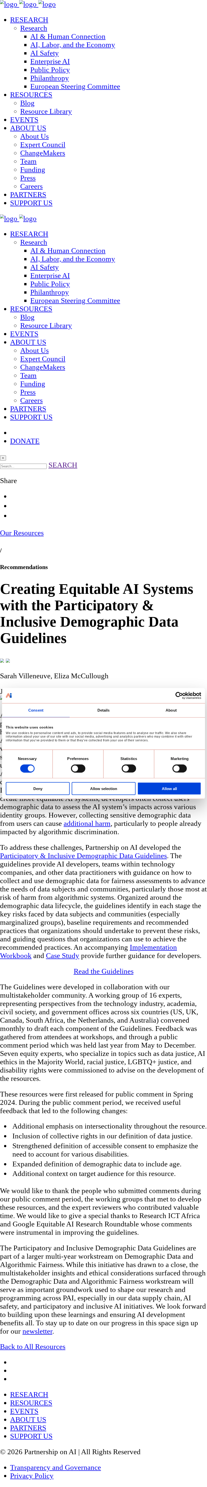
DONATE (25, 441)
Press (28, 178)
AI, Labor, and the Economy (72, 45)
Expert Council (42, 145)
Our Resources (22, 533)
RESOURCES (31, 95)
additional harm (87, 823)
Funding (32, 169)
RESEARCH (29, 20)
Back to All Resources (32, 1346)
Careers (31, 186)
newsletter (37, 1331)
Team (28, 161)
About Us (34, 136)
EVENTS (24, 120)
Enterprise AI (50, 61)
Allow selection (103, 789)
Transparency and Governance (55, 1467)
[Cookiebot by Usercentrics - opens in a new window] (179, 695)
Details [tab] (103, 710)
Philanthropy (49, 78)
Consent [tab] (35, 710)
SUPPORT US (31, 203)
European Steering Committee (75, 86)
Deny (37, 789)
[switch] (78, 768)
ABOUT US (28, 128)
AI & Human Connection (68, 36)
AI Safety (44, 53)
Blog (27, 103)
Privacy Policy (32, 1476)
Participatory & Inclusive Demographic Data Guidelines (83, 856)
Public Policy (50, 70)
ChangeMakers (42, 153)
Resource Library (46, 111)
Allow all (169, 789)
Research (33, 28)
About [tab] (171, 710)
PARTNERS (28, 194)
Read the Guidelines (104, 971)
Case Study (62, 955)
